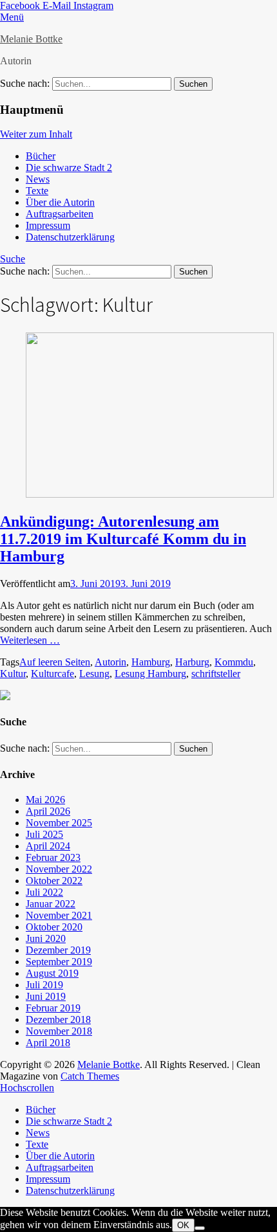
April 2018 (48, 1042)
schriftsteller (215, 673)
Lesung (94, 673)
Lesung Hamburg (150, 673)
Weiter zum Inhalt (36, 134)
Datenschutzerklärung (70, 236)
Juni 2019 (46, 996)
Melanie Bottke (31, 38)
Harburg (192, 662)
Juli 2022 (44, 892)
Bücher (40, 155)
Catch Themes (90, 1076)
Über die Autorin (60, 202)
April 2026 (48, 811)
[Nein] (200, 1228)
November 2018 (59, 1031)
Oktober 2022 (54, 880)
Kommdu (234, 662)
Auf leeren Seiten (54, 662)
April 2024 (48, 845)
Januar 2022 (50, 903)
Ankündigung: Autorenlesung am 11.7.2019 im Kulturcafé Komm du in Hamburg (123, 539)
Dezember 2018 (58, 1019)
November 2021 (59, 915)
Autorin (110, 662)
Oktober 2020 (54, 926)
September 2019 (59, 961)
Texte (37, 190)
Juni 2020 (46, 938)
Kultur (13, 673)
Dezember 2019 (58, 950)
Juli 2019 (44, 984)
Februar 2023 (53, 857)
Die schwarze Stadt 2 (69, 167)
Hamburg (150, 662)
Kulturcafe (52, 673)
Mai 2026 (45, 799)
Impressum (48, 225)
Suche (12, 258)
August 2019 (52, 973)
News (38, 179)
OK (183, 1225)
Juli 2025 (44, 834)
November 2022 (59, 869)
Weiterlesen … (30, 640)
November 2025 (59, 822)
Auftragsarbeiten (59, 213)
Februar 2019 (53, 1007)
